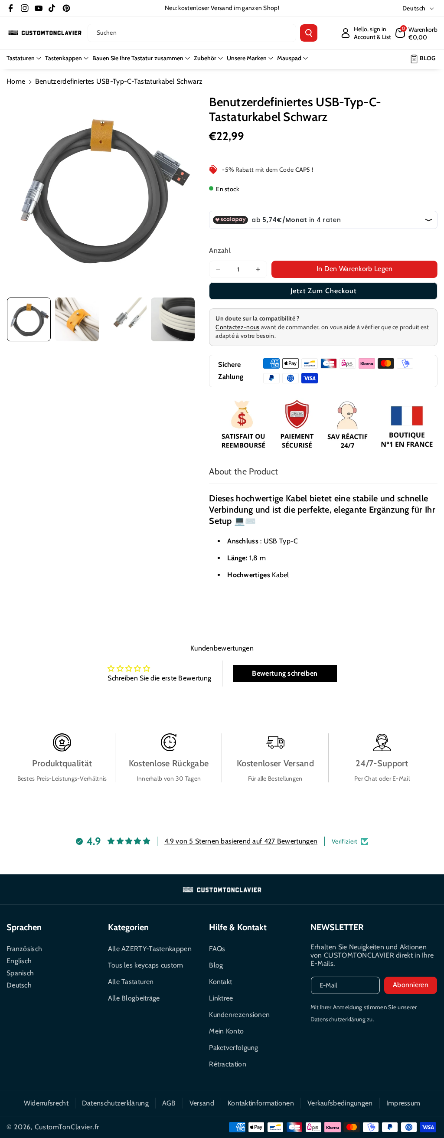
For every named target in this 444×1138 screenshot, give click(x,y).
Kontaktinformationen (261, 1103)
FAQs (217, 949)
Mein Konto (226, 1031)
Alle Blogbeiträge (134, 998)
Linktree (221, 998)
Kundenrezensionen (239, 1014)
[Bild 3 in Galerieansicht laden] (125, 319)
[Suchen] (308, 33)
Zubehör (205, 58)
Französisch (24, 949)
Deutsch (19, 985)
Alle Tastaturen (131, 982)
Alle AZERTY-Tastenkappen (150, 949)
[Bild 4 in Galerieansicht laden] (173, 319)
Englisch (19, 961)
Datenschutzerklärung (115, 1103)
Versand (201, 1103)
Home (16, 81)
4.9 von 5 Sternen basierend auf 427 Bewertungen (240, 841)
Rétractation (227, 1064)
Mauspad (289, 58)
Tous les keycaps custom (145, 965)
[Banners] (323, 425)
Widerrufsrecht (46, 1103)
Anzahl (220, 250)
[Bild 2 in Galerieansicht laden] (77, 319)
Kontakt (220, 982)
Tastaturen (21, 58)
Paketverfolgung (233, 1047)
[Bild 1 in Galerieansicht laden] (29, 319)
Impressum (403, 1103)
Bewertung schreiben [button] (284, 673)
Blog (216, 965)
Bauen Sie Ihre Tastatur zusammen (137, 58)
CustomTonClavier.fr (67, 1127)
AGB (169, 1103)
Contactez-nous (237, 327)
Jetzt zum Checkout (323, 291)
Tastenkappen (63, 58)
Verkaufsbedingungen (340, 1103)
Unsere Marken (247, 58)
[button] (416, 33)
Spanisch (20, 973)
